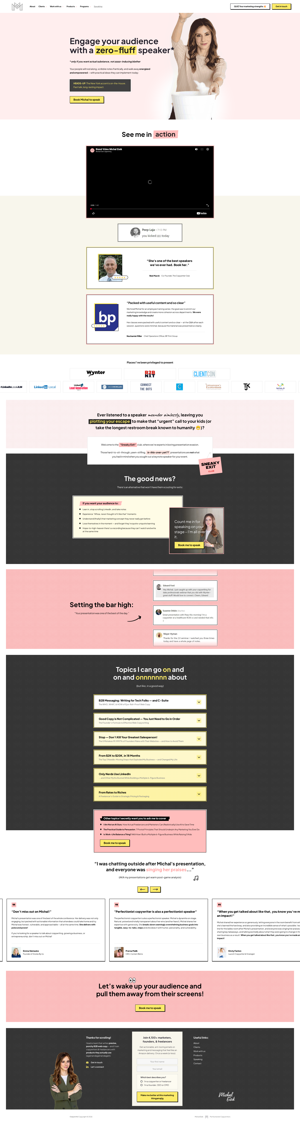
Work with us (199, 1051)
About (32, 6)
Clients (196, 1047)
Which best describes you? (153, 1077)
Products (71, 6)
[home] (17, 6)
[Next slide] (155, 889)
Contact (197, 1063)
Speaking (98, 6)
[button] (42, 6)
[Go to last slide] (142, 889)
